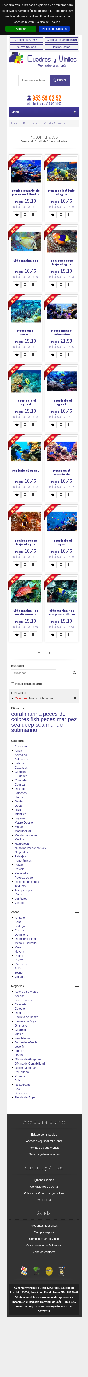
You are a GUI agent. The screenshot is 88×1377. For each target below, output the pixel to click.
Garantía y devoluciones (44, 1154)
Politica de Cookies (54, 29)
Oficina (19, 1055)
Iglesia (19, 1034)
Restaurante (23, 1084)
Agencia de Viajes (26, 991)
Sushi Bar (21, 1093)
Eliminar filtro (75, 698)
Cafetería (21, 1004)
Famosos (21, 793)
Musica (19, 839)
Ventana (20, 977)
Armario (20, 917)
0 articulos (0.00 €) (26, 40)
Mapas (19, 827)
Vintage (20, 903)
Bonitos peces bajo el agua (61, 262)
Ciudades (21, 776)
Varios (19, 894)
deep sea (33, 724)
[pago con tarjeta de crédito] (24, 1270)
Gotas (18, 805)
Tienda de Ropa (25, 1097)
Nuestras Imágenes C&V (30, 848)
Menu (15, 112)
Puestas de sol (24, 877)
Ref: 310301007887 (25, 347)
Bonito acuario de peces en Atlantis (26, 192)
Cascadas (21, 767)
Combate (21, 780)
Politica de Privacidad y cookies (44, 1193)
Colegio (20, 1008)
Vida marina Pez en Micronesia (25, 612)
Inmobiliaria (22, 1038)
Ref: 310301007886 (61, 347)
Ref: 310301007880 (61, 557)
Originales (21, 852)
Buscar (61, 80)
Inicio (14, 123)
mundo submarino (37, 727)
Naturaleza (22, 843)
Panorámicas (23, 860)
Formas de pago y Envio (44, 1147)
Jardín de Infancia (26, 1042)
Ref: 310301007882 (61, 487)
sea (15, 724)
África (18, 750)
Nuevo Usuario (26, 47)
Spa (17, 1089)
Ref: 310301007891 (25, 207)
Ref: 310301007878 (61, 627)
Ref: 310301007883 (25, 487)
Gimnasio (21, 1025)
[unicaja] (36, 1270)
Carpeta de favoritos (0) (62, 40)
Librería (20, 1051)
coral (17, 714)
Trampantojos (23, 890)
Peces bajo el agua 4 (25, 402)
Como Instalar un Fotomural (44, 1245)
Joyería (19, 1046)
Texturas (20, 886)
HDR (18, 810)
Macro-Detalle (24, 822)
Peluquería (22, 1072)
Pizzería (20, 1076)
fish (35, 719)
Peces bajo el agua (61, 542)
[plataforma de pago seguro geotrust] (61, 1270)
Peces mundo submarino (61, 332)
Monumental (23, 831)
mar (61, 719)
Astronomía (22, 759)
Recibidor (21, 964)
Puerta (19, 960)
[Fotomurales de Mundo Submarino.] (44, 60)
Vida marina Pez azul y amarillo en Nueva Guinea (61, 614)
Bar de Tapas (23, 1000)
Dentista (20, 1013)
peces (48, 719)
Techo (19, 972)
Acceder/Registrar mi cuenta (44, 1141)
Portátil (19, 955)
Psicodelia (21, 873)
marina (33, 714)
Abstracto (21, 746)
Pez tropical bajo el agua (61, 192)
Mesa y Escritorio (26, 943)
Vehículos (21, 898)
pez (72, 719)
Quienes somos (44, 1180)
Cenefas (20, 772)
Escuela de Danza (26, 1017)
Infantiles (20, 814)
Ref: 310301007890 (61, 207)
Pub (17, 1080)
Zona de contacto (44, 1252)
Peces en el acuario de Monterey (61, 474)
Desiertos (21, 788)
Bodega (20, 926)
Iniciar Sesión (61, 47)
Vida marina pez (25, 260)
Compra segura (44, 1232)
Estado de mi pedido (44, 1134)
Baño (18, 922)
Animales (21, 755)
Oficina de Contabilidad (30, 1063)
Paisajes (20, 856)
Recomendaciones (27, 881)
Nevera (19, 951)
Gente (19, 801)
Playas (19, 865)
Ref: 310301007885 (25, 417)
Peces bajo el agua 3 (61, 402)
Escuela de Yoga (25, 1021)
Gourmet (20, 1029)
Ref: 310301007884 (61, 417)
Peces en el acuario (25, 332)
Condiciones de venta (44, 1186)
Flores (19, 797)
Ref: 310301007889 (25, 277)
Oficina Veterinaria (26, 1068)
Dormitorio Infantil (26, 939)
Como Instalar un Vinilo (44, 1239)
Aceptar (21, 29)
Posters (19, 869)
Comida (20, 784)
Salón (18, 968)
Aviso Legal (44, 1200)
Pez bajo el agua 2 (26, 470)
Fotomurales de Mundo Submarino (45, 123)
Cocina (19, 930)
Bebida (19, 763)
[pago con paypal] (49, 1270)
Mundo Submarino (26, 835)
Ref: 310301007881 (25, 557)
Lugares (20, 818)
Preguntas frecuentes (44, 1225)
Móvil (18, 947)
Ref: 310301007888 (61, 277)
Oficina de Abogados (28, 1059)
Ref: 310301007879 (25, 627)
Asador (19, 996)
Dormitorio (21, 934)
